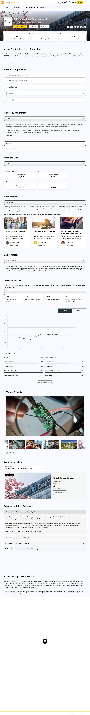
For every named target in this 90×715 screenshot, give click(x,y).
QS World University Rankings (26, 583)
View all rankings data (44, 382)
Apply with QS (62, 3)
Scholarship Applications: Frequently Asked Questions (71, 232)
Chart (65, 311)
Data (78, 311)
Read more (7, 59)
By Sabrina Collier (15, 242)
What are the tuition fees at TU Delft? (17, 538)
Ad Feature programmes (18, 81)
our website (12, 531)
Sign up (80, 2)
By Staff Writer (42, 242)
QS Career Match (9, 592)
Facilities (8, 144)
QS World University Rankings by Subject (52, 583)
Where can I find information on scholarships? (20, 512)
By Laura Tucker (69, 242)
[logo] (8, 2)
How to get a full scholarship (16, 231)
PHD (11, 100)
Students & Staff (10, 149)
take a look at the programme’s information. (56, 127)
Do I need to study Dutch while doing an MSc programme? (24, 549)
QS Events (53, 585)
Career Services (11, 261)
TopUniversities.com (10, 581)
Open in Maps (58, 492)
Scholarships (10, 203)
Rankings (9, 291)
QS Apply (62, 585)
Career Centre (18, 267)
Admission (9, 119)
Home (6, 7)
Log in (74, 2)
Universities (16, 7)
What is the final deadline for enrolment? (18, 543)
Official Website (21, 27)
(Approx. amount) (21, 174)
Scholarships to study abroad (44, 231)
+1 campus (39, 22)
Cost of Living (10, 164)
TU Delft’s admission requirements (72, 124)
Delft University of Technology (28, 19)
